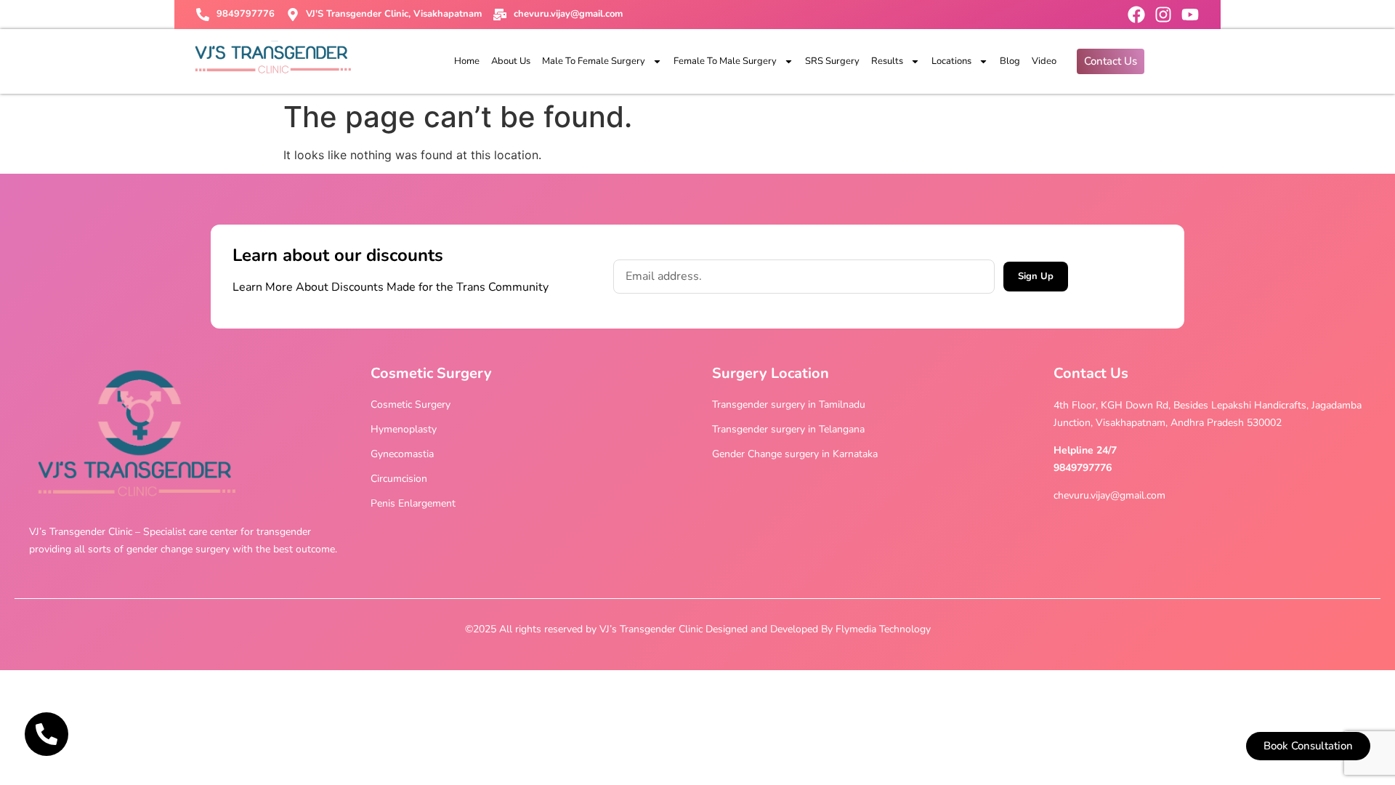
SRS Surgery (832, 61)
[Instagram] (1163, 14)
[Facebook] (1136, 14)
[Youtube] (1190, 14)
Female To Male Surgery (725, 61)
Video (1044, 61)
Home (467, 61)
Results (887, 61)
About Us (510, 61)
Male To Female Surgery (593, 61)
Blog (1010, 61)
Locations (951, 61)
